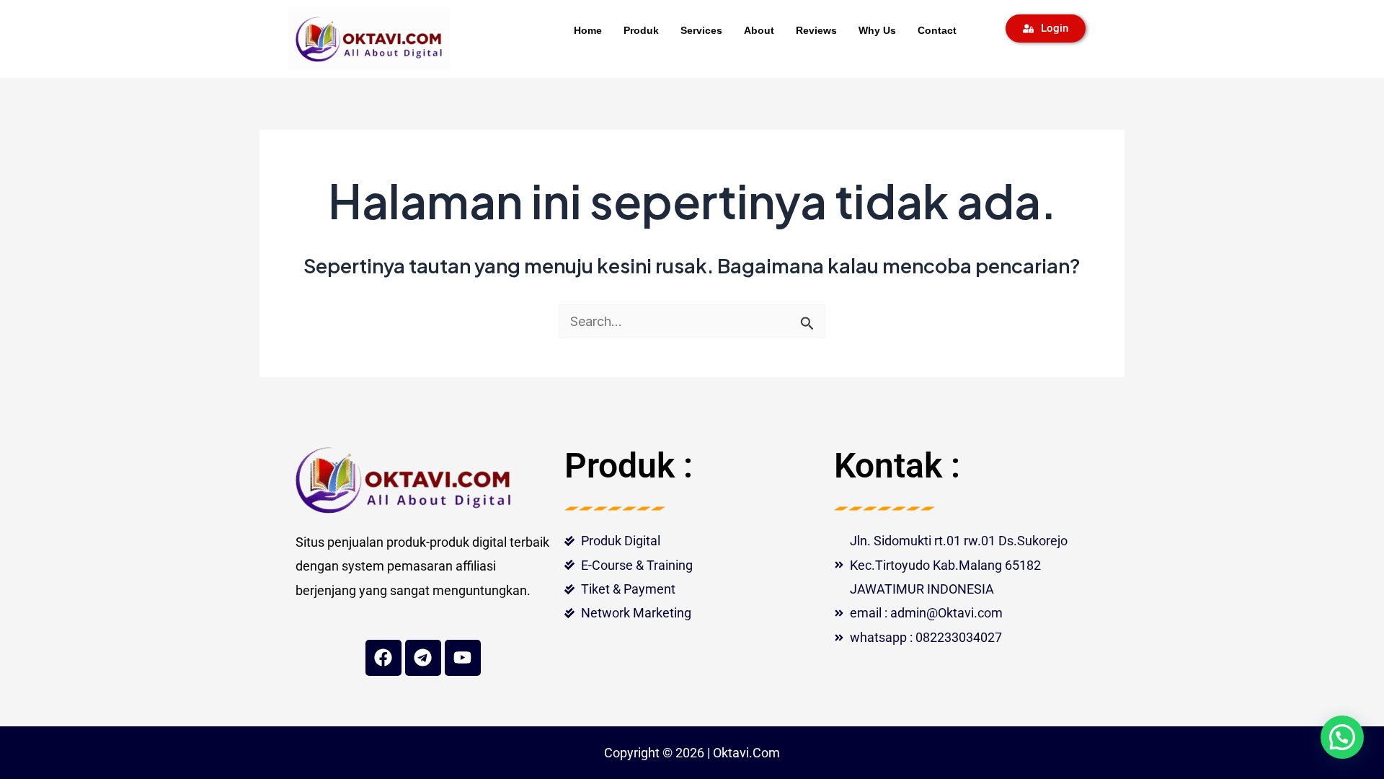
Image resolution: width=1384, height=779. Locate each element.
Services (701, 30)
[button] (1342, 737)
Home (588, 30)
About (759, 30)
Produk (641, 30)
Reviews (816, 30)
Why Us (877, 30)
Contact (937, 30)
